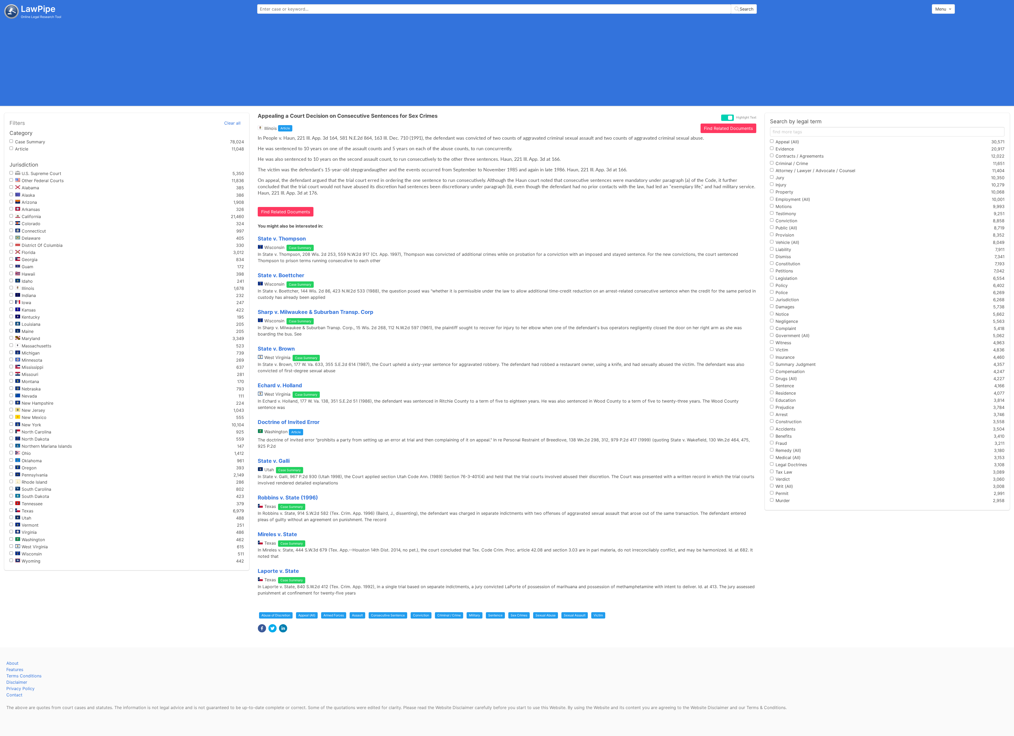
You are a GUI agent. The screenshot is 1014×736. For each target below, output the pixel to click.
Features (14, 669)
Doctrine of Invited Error (289, 422)
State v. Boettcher (281, 275)
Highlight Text (746, 117)
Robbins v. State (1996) (288, 497)
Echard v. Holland (280, 385)
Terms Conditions (23, 675)
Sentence (495, 615)
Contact (14, 694)
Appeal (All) (306, 615)
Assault (357, 615)
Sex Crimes (519, 615)
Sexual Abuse (546, 615)
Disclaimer (16, 682)
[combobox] (507, 9)
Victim (598, 615)
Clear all (232, 123)
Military (474, 615)
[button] (262, 628)
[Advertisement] (507, 62)
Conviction (421, 615)
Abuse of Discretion (275, 615)
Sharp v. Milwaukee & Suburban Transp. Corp (315, 312)
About (12, 663)
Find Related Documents (728, 128)
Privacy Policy (20, 688)
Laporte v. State (278, 571)
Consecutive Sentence (388, 615)
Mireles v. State (277, 534)
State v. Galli (274, 461)
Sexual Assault (574, 615)
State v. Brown (276, 349)
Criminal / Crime (449, 615)
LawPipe (38, 9)
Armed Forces (333, 615)
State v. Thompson (282, 238)
